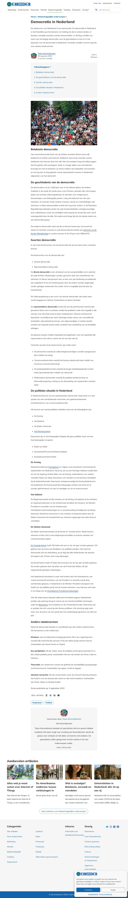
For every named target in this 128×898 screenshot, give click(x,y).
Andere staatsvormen (45, 92)
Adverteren (89, 831)
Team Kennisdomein (46, 53)
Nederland (36, 703)
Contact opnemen (92, 841)
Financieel (40, 841)
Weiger (113, 890)
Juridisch (39, 831)
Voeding (10, 857)
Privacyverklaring (105, 894)
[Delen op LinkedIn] (54, 695)
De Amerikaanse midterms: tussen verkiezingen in (46, 787)
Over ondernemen (14, 836)
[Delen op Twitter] (50, 695)
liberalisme (43, 605)
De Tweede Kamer (38, 545)
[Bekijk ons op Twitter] (107, 827)
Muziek (38, 852)
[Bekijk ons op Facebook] (118, 827)
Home (33, 17)
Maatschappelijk (14, 852)
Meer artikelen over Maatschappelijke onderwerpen (64, 811)
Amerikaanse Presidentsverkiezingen (62, 591)
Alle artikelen (12, 831)
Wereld (10, 847)
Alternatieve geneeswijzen (47, 857)
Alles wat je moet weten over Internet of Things (20, 787)
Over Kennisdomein (93, 836)
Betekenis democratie (45, 72)
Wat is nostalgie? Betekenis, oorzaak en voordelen (78, 787)
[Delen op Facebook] (46, 695)
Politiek (49, 703)
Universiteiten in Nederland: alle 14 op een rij (106, 787)
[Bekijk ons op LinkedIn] (114, 827)
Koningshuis (53, 467)
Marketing (11, 841)
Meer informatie (64, 747)
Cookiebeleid (93, 894)
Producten (40, 847)
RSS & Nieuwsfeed (92, 847)
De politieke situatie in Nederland (49, 87)
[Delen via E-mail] (58, 695)
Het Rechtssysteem (42, 431)
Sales (38, 836)
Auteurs (88, 852)
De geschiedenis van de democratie (51, 77)
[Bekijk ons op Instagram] (111, 827)
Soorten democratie (44, 82)
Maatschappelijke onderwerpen (51, 17)
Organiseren (12, 862)
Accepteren (88, 890)
